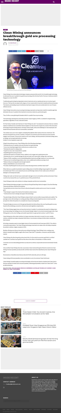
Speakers (43, 409)
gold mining (16, 269)
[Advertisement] (30, 15)
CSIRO (11, 269)
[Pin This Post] (30, 50)
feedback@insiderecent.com (13, 384)
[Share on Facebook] (13, 50)
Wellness (55, 409)
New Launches (19, 409)
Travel (12, 409)
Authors (49, 409)
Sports (25, 409)
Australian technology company (42, 268)
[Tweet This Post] (21, 50)
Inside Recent (13, 43)
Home (4, 409)
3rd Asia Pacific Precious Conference (22, 268)
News (8, 409)
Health (30, 409)
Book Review (37, 409)
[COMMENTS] (48, 50)
